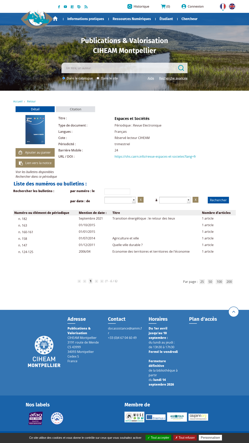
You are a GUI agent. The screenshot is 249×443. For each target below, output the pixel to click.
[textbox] (118, 200)
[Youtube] (65, 6)
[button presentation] (134, 200)
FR (221, 6)
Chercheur (189, 19)
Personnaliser (210, 437)
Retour (31, 101)
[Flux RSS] (86, 6)
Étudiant (166, 19)
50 (210, 282)
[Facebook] (59, 6)
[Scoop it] (72, 6)
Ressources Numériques (132, 19)
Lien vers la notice (38, 163)
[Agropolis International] (177, 417)
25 (202, 282)
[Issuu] (79, 6)
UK (231, 6)
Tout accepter (159, 437)
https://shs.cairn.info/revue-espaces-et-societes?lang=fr (155, 156)
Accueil (55, 18)
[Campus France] (57, 418)
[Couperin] (198, 417)
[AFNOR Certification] (36, 418)
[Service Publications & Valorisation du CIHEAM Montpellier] (37, 17)
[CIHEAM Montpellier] (44, 351)
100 (219, 282)
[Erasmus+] (156, 417)
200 (229, 282)
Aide (151, 78)
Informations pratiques (85, 19)
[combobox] (120, 200)
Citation (75, 109)
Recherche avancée (173, 78)
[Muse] (134, 417)
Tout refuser (186, 437)
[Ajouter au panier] (20, 152)
